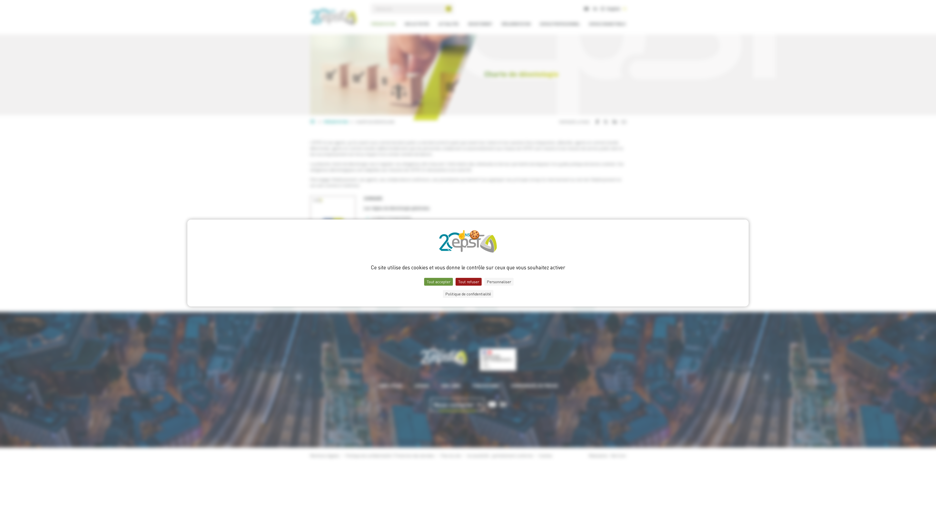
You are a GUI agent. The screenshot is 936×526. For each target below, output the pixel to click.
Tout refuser (468, 281)
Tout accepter (438, 281)
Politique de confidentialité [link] (468, 293)
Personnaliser (499, 281)
